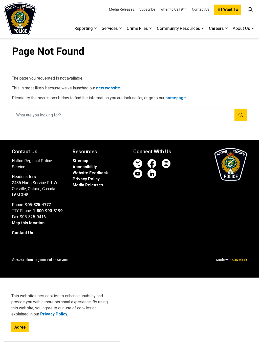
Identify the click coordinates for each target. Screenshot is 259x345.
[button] (230, 164)
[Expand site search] (250, 9)
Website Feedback (90, 172)
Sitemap (80, 160)
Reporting (83, 28)
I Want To (229, 9)
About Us (241, 28)
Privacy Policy (53, 314)
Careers (216, 28)
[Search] (240, 115)
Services (110, 28)
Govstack (239, 260)
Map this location (28, 222)
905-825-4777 (38, 204)
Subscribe (147, 9)
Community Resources (178, 28)
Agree (20, 327)
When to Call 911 (173, 9)
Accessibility (85, 166)
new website (108, 88)
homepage (175, 97)
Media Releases (121, 9)
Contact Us (200, 9)
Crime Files (137, 28)
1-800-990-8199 (47, 210)
